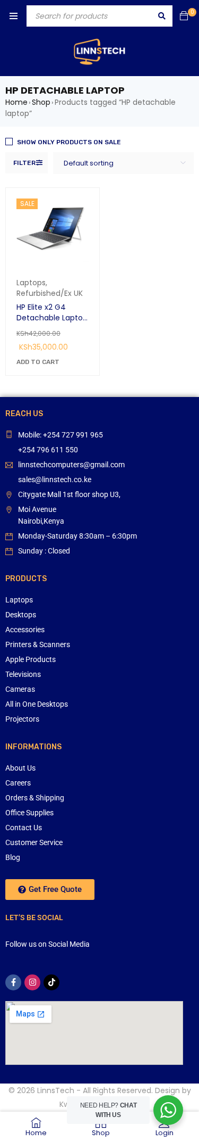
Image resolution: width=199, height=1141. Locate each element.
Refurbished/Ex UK (49, 293)
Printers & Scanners (37, 644)
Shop (41, 102)
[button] (37, 362)
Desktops (20, 614)
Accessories (25, 629)
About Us (20, 768)
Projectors (22, 719)
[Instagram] (32, 982)
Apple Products (30, 659)
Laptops (31, 282)
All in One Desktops (36, 704)
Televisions (23, 674)
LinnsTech (55, 1090)
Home (16, 102)
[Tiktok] (51, 982)
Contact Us (23, 827)
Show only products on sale (69, 142)
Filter (24, 163)
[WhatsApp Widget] (168, 1110)
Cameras (20, 689)
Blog (12, 857)
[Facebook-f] (13, 982)
